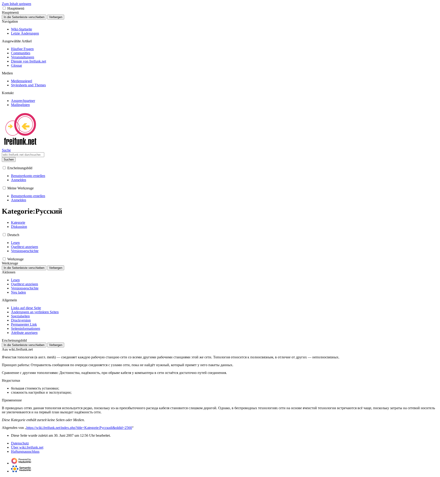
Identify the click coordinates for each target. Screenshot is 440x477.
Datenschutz (20, 443)
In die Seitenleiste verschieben (24, 17)
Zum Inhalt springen (16, 4)
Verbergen (55, 17)
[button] (4, 8)
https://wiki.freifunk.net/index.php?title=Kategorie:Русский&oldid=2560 (79, 428)
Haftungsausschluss (25, 451)
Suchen (9, 159)
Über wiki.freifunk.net (27, 447)
